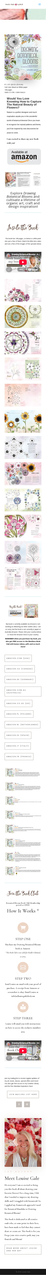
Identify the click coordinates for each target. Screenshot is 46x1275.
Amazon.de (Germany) (20, 679)
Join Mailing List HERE (23, 1094)
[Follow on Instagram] (27, 1104)
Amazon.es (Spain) (17, 735)
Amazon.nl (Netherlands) (22, 724)
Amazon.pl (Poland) (19, 714)
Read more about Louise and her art (21, 1249)
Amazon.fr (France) (19, 756)
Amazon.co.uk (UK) (18, 703)
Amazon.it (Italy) (17, 746)
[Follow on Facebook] (19, 1104)
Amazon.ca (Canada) (19, 669)
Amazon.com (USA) (18, 658)
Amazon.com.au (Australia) (16, 691)
